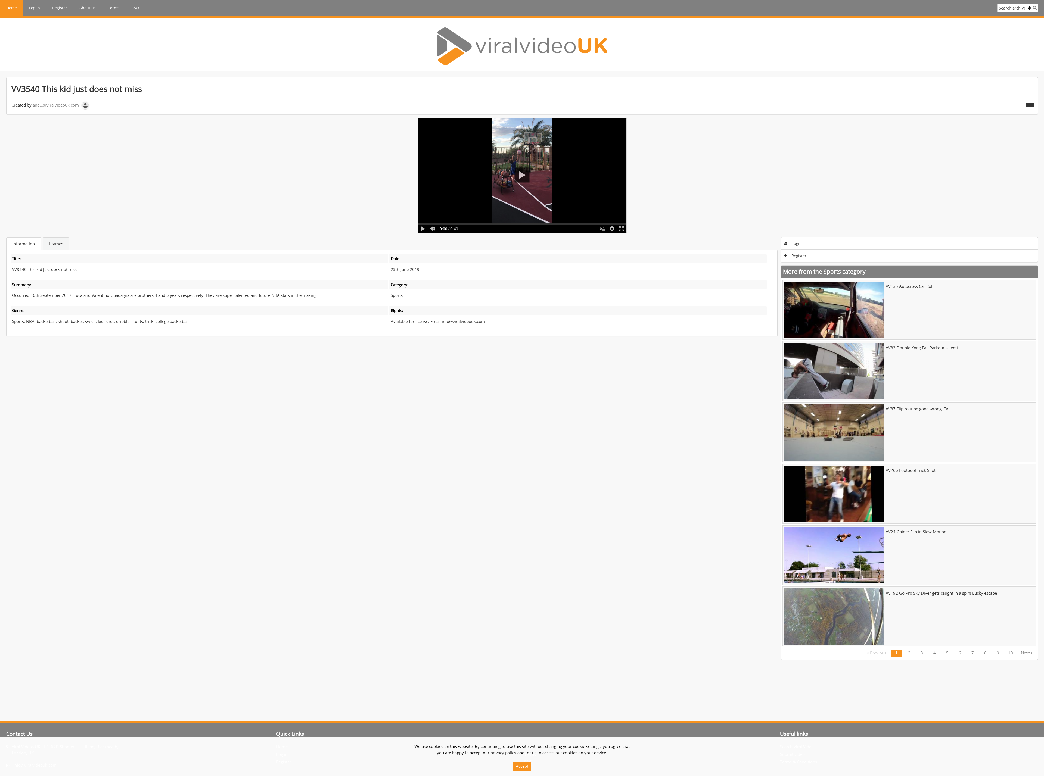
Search (1035, 7)
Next (1027, 653)
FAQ (135, 7)
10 (1010, 653)
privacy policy (503, 752)
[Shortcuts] (1030, 104)
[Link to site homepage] (522, 46)
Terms (113, 7)
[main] (522, 368)
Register (59, 7)
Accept (522, 766)
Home (11, 7)
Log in (34, 7)
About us (87, 7)
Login (796, 243)
